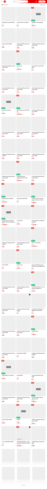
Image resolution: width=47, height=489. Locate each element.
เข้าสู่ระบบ (43, 1)
